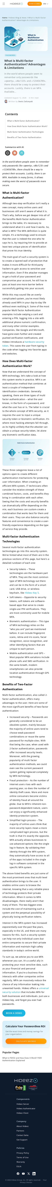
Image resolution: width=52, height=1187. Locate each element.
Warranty (21, 1162)
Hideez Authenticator (26, 1108)
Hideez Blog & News (17, 18)
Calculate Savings (26, 1041)
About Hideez (23, 1126)
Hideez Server (23, 1104)
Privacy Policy (23, 1153)
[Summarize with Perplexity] (21, 152)
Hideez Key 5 (32, 592)
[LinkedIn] (34, 1173)
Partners (20, 1130)
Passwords (10, 55)
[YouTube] (23, 1173)
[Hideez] (26, 1080)
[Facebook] (18, 1173)
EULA (19, 1166)
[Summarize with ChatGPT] (7, 152)
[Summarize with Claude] (14, 152)
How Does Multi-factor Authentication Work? (27, 126)
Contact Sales (23, 1135)
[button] (3, 3)
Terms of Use (22, 1157)
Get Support (22, 1139)
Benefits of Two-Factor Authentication (24, 137)
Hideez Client (22, 1113)
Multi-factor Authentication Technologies (25, 132)
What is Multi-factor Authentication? (23, 121)
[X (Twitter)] (28, 1173)
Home (4, 18)
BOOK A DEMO (34, 4)
